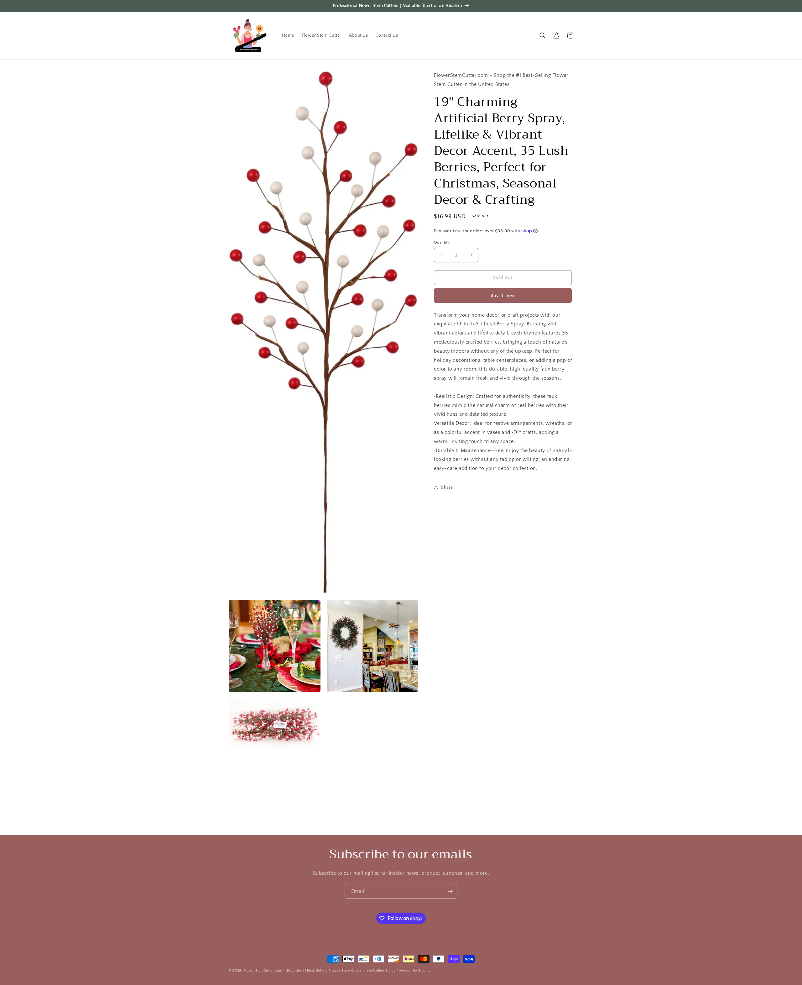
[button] (542, 35)
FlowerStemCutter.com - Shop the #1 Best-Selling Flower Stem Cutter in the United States (320, 970)
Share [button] (447, 487)
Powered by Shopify (414, 970)
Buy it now (503, 295)
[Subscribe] (450, 891)
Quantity (442, 242)
